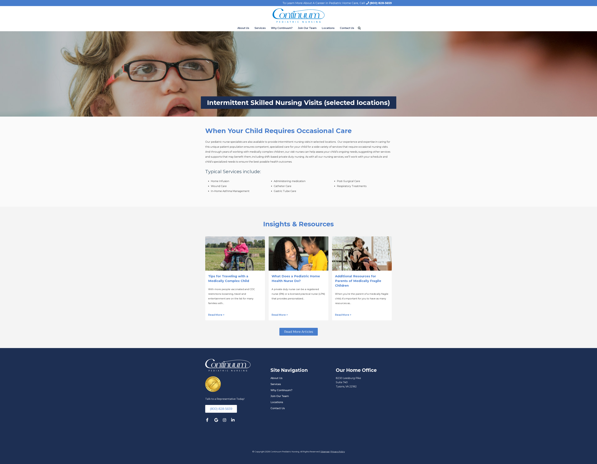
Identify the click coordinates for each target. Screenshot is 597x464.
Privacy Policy (338, 451)
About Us (243, 28)
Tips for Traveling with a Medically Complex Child (228, 278)
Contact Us (347, 28)
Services (260, 28)
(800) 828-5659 (380, 3)
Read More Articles (298, 332)
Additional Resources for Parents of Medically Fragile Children (358, 280)
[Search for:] (359, 28)
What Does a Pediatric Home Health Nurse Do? (296, 278)
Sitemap (325, 451)
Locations (328, 28)
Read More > (216, 314)
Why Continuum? (282, 28)
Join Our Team (307, 28)
